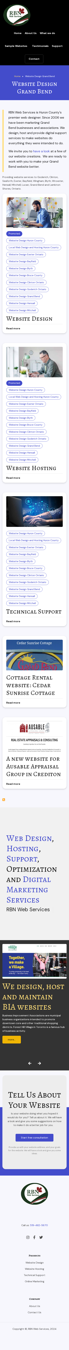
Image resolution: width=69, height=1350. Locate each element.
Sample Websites (16, 46)
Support (57, 46)
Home (18, 33)
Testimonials (40, 46)
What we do (47, 33)
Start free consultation (34, 1137)
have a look (41, 151)
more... (11, 1052)
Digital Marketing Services (28, 889)
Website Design (35, 1262)
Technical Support (34, 1275)
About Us (31, 33)
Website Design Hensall (22, 303)
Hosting (22, 848)
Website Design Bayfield (22, 261)
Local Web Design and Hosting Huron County (34, 247)
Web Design (29, 838)
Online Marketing (34, 1281)
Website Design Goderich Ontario (27, 289)
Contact (34, 59)
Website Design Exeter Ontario (26, 254)
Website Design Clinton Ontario (26, 282)
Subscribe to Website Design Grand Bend (3, 799)
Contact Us (34, 1312)
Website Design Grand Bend (24, 296)
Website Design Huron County (25, 240)
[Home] (16, 15)
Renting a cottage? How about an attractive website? (28, 1006)
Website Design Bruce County (25, 275)
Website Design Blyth (21, 268)
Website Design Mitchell (22, 310)
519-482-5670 (39, 1225)
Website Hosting (34, 1269)
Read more (13, 328)
